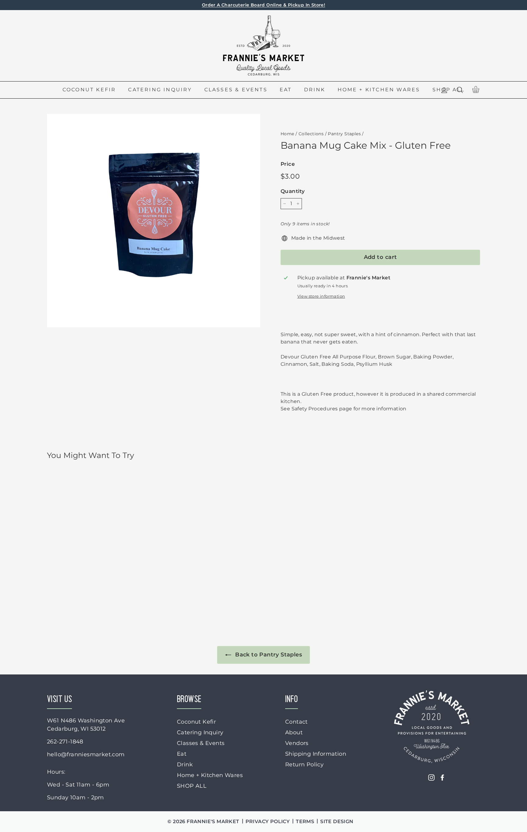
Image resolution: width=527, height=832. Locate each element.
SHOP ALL (191, 786)
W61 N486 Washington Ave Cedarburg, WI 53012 (86, 724)
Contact (296, 721)
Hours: (56, 771)
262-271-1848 (65, 741)
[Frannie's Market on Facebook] (442, 777)
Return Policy (304, 764)
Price (288, 164)
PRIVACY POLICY (268, 821)
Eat (286, 90)
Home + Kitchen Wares (379, 90)
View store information (321, 296)
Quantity (293, 191)
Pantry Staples (344, 133)
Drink (314, 90)
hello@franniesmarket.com (86, 754)
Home (287, 133)
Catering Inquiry (160, 90)
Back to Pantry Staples (268, 654)
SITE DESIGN (336, 821)
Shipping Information (315, 753)
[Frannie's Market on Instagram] (431, 777)
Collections (311, 133)
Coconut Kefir (89, 90)
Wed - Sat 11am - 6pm (78, 784)
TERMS (305, 821)
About (294, 732)
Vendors (297, 743)
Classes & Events (235, 90)
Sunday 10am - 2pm (75, 797)
